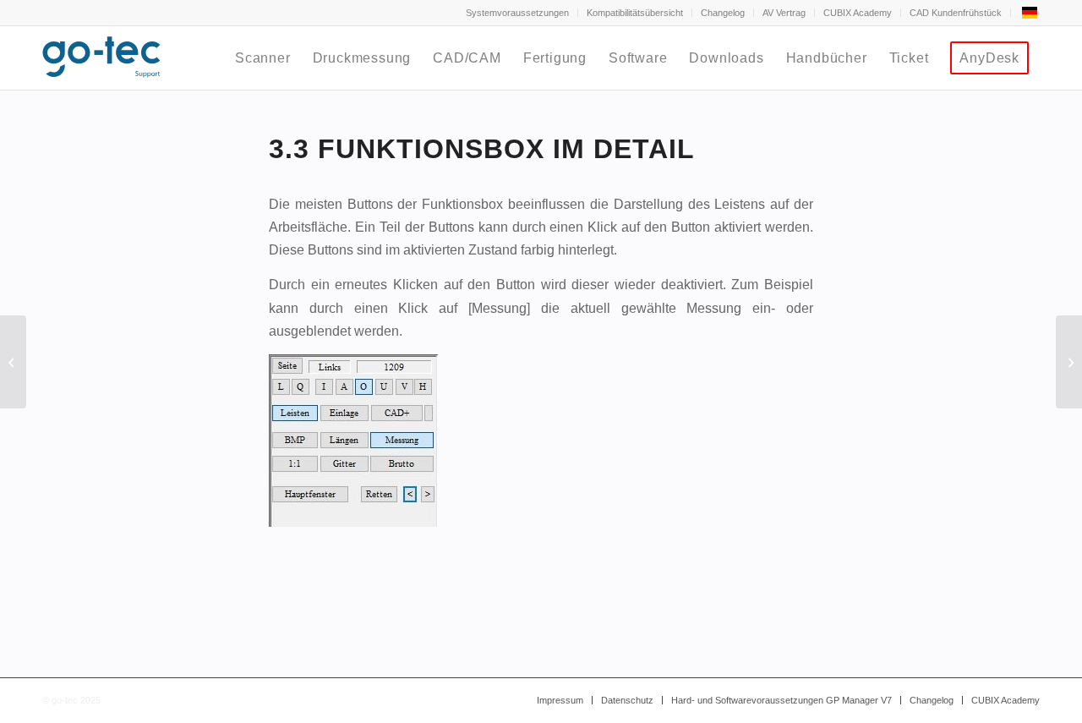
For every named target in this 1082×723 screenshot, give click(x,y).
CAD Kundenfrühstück (956, 13)
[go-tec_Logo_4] (101, 58)
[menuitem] (517, 12)
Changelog (723, 13)
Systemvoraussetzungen (517, 13)
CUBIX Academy (857, 13)
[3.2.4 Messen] (13, 361)
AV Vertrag (784, 13)
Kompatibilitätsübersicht (635, 13)
